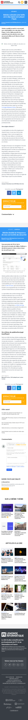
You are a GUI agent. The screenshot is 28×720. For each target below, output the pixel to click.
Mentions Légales (14, 678)
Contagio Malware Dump (9, 107)
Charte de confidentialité (14, 680)
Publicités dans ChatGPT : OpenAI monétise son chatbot (19, 597)
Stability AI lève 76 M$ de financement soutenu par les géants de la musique (20, 578)
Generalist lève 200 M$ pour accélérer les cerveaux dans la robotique (7, 597)
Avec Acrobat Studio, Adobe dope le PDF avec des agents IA (13, 423)
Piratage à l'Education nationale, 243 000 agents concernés (20, 533)
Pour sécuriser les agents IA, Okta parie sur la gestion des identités (7, 515)
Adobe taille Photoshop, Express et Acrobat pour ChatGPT (14, 418)
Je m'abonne (5, 488)
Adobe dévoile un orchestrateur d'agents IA (12, 427)
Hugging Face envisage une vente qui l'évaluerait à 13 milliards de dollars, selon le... (6, 616)
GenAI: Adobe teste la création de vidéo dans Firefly (13, 432)
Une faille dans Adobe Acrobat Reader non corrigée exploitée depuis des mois (12, 413)
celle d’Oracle (9, 285)
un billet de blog (19, 305)
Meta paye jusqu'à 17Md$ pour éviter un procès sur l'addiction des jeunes (7, 560)
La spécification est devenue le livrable (20, 614)
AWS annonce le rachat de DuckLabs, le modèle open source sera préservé (20, 560)
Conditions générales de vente (14, 681)
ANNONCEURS (19, 677)
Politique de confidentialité (11, 466)
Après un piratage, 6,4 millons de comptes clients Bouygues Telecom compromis (20, 515)
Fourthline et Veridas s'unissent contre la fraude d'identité (7, 533)
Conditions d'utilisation (20, 466)
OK (23, 206)
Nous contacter (10, 677)
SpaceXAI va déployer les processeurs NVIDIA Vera (7, 578)
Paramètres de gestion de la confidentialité (14, 683)
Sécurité (10, 229)
